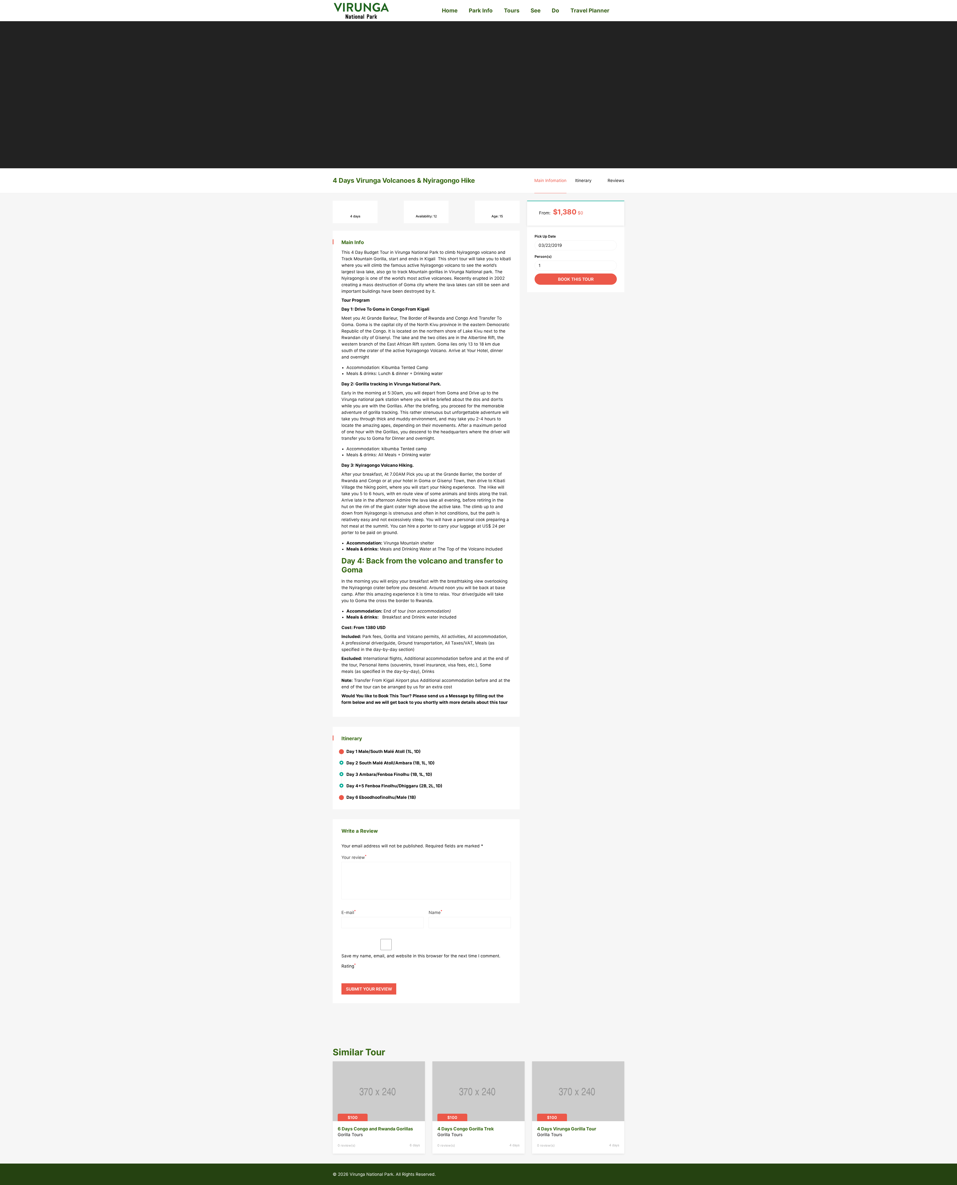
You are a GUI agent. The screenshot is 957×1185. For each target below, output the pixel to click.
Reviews (616, 180)
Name (435, 912)
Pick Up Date (545, 236)
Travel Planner (589, 10)
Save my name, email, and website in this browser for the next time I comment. (420, 955)
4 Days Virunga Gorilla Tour (566, 1128)
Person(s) (543, 256)
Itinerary (583, 180)
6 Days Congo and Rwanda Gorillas (375, 1128)
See (536, 10)
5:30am (395, 392)
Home (450, 10)
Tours (511, 10)
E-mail (348, 912)
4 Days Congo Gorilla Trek (465, 1128)
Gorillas (394, 405)
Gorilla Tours (350, 1134)
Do (555, 10)
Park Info (481, 10)
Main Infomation (550, 180)
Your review (353, 857)
